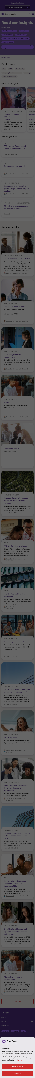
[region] (17, 1057)
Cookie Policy (18, 1061)
